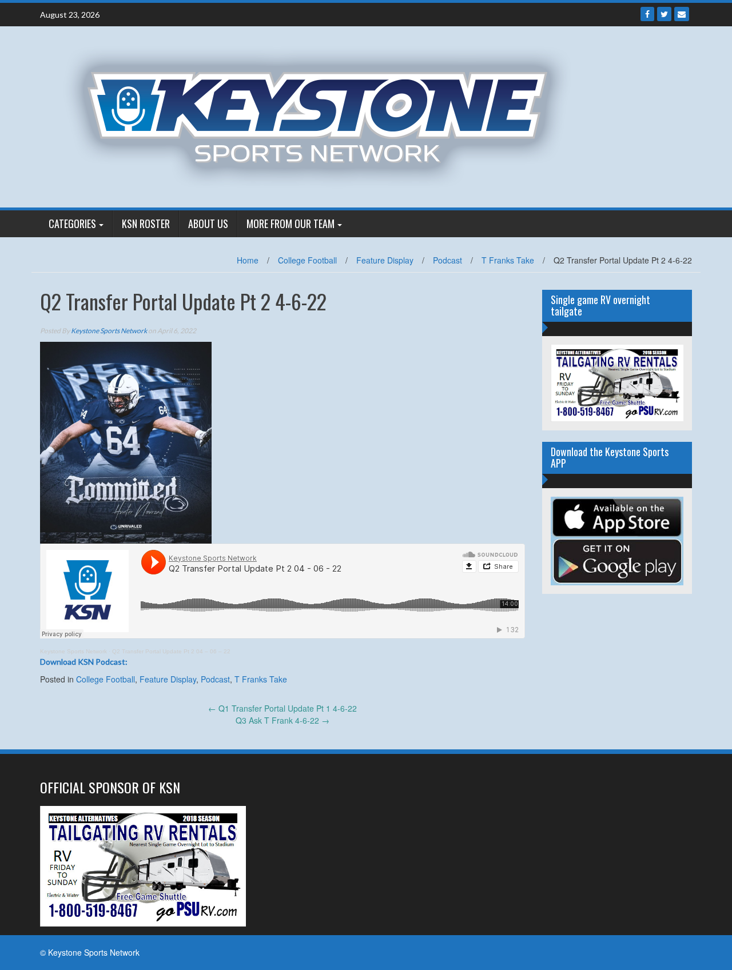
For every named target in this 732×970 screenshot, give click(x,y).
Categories (72, 223)
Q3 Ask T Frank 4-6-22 (282, 720)
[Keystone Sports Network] (324, 115)
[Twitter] (664, 14)
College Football (307, 260)
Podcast (447, 260)
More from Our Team (290, 223)
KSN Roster (146, 223)
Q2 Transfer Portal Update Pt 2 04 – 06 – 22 (171, 651)
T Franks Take (508, 260)
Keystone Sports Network (109, 330)
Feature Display (384, 260)
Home (247, 260)
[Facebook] (647, 14)
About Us (208, 223)
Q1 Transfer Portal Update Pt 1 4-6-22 (282, 708)
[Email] (681, 14)
